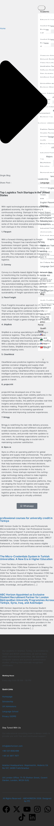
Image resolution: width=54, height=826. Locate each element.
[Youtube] (27, 809)
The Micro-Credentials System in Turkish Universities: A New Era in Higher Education (26, 558)
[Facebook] (6, 809)
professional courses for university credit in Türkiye (26, 519)
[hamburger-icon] (41, 7)
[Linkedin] (32, 817)
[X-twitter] (16, 809)
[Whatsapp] (47, 809)
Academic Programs (43, 12)
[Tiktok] (22, 817)
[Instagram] (37, 809)
